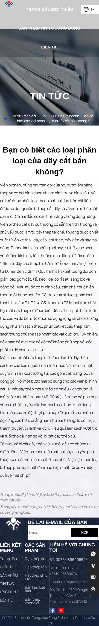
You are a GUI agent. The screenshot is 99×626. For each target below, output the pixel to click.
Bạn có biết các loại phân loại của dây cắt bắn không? (55, 118)
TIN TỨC (47, 116)
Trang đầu (29, 116)
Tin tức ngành (68, 116)
